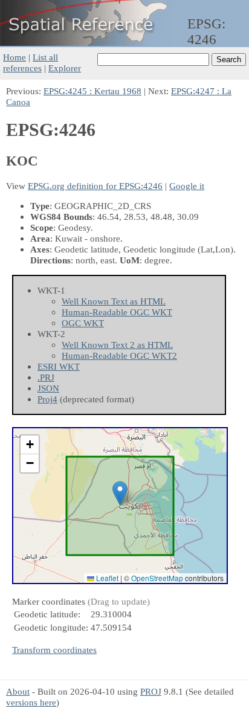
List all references (30, 62)
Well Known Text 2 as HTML (117, 344)
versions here (31, 702)
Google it (186, 186)
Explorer (64, 68)
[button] (120, 493)
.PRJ (45, 377)
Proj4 (47, 399)
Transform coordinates (54, 650)
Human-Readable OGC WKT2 (119, 355)
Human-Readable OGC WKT (117, 312)
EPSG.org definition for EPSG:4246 (95, 186)
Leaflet (106, 578)
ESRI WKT (58, 366)
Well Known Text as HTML (114, 301)
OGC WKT (83, 323)
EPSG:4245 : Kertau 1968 (92, 91)
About (18, 691)
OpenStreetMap (157, 578)
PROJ (150, 691)
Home (14, 57)
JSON (48, 388)
